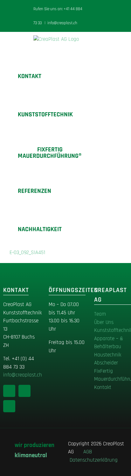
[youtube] (9, 406)
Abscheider (106, 362)
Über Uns (104, 322)
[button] (72, 229)
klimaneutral (31, 455)
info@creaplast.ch (62, 23)
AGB (89, 451)
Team (100, 314)
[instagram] (24, 391)
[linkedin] (9, 391)
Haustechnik (107, 354)
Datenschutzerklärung (94, 460)
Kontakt (102, 387)
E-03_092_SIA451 (27, 252)
